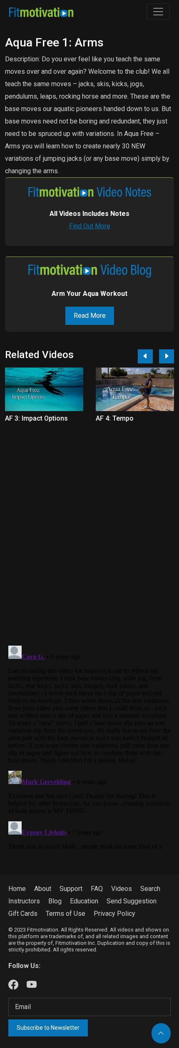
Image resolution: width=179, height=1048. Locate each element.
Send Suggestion (132, 901)
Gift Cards (22, 913)
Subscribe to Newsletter (48, 1027)
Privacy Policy (114, 913)
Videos (121, 889)
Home (17, 889)
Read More (90, 315)
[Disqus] (89, 529)
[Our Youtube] (32, 985)
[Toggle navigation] (158, 11)
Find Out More (89, 226)
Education (84, 901)
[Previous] (145, 356)
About (42, 889)
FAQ (97, 889)
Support (71, 889)
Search (150, 889)
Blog (55, 901)
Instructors (24, 901)
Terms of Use (65, 913)
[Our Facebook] (13, 985)
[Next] (166, 356)
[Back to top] (161, 1033)
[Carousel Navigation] (153, 356)
